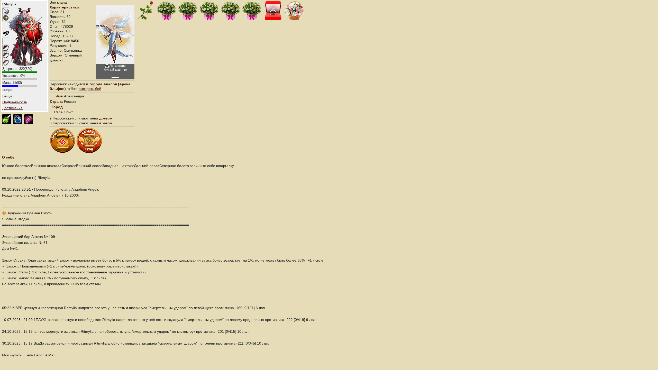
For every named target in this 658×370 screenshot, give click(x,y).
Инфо (7, 90)
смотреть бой (90, 89)
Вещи (7, 96)
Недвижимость (14, 102)
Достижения (12, 108)
